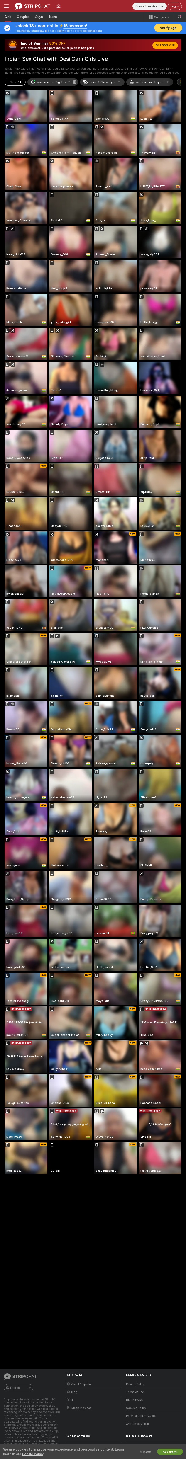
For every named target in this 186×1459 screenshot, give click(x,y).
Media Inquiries (81, 1408)
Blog (74, 1392)
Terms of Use (135, 1392)
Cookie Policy (32, 1454)
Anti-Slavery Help (137, 1423)
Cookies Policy (136, 1408)
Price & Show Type (103, 82)
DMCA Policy (134, 1400)
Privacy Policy (135, 1384)
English (15, 1387)
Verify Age (168, 28)
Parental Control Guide (141, 1416)
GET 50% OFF (165, 45)
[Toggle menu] (6, 6)
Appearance (51, 82)
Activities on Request (150, 82)
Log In (175, 6)
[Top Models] (58, 6)
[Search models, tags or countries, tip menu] (179, 17)
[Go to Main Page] (32, 6)
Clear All (15, 82)
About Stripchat (81, 1384)
